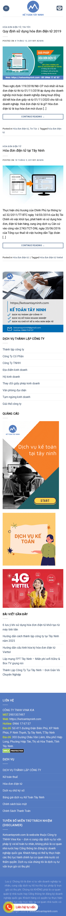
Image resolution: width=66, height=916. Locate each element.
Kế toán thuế (10, 777)
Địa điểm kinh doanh (15, 370)
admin (40, 41)
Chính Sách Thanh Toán (16, 811)
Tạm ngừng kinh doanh (16, 397)
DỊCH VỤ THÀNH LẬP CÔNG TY (22, 770)
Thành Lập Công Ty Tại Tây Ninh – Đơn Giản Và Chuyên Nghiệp (31, 672)
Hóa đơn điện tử (12, 27)
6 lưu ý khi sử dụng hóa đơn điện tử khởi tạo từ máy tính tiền (31, 627)
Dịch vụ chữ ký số (13, 790)
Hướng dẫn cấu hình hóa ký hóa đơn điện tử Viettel (29, 650)
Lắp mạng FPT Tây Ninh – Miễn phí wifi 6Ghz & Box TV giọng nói (31, 661)
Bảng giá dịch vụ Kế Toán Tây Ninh (23, 797)
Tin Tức (26, 27)
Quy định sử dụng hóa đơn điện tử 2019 (32, 31)
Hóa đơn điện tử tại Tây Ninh (24, 150)
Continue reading (33, 116)
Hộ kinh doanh (11, 376)
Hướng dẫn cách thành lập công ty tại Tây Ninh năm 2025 (31, 638)
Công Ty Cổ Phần (13, 356)
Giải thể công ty (12, 403)
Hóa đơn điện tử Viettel (51, 257)
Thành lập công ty (13, 349)
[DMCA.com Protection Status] (13, 750)
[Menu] (6, 8)
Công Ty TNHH (12, 363)
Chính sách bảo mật (15, 804)
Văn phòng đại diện (14, 390)
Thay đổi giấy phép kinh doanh (21, 383)
